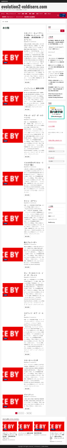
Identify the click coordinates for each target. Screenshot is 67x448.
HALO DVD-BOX (38, 433)
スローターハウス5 (13, 374)
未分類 (5, 62)
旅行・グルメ (48, 13)
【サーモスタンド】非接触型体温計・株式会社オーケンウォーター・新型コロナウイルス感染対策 (56, 60)
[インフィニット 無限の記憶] (25, 426)
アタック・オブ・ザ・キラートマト (13, 136)
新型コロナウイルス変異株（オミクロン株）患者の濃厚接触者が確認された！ (56, 66)
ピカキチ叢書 (51, 126)
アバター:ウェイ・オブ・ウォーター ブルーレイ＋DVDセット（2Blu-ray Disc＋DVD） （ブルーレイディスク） (57, 436)
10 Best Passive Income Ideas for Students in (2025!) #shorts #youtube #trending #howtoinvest (55, 95)
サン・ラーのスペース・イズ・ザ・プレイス (13, 290)
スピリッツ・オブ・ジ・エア (13, 333)
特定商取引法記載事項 (29, 17)
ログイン (50, 213)
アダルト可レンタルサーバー (55, 140)
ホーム (2, 13)
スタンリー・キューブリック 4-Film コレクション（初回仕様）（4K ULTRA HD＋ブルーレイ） (13, 57)
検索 (49, 27)
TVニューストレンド (11, 13)
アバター (53, 429)
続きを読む (28, 82)
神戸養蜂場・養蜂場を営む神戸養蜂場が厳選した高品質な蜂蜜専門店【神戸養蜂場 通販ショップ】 (56, 42)
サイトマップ (19, 17)
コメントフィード (52, 219)
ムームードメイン (52, 121)
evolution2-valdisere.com (24, 6)
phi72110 (27, 41)
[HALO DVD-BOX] (41, 426)
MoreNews (45, 446)
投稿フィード (51, 216)
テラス (49, 55)
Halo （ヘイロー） (39, 429)
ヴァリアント (13, 401)
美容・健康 (31, 13)
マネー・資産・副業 (22, 13)
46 (27, 413)
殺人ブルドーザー (13, 254)
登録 (49, 209)
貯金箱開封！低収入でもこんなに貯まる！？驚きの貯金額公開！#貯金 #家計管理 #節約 (56, 88)
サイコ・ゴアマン (13, 218)
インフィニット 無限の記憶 (13, 98)
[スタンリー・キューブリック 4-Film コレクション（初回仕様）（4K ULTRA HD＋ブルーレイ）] (10, 426)
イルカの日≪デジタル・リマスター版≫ (13, 178)
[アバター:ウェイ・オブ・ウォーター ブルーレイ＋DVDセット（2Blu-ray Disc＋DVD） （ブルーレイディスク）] (57, 426)
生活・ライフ (39, 13)
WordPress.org (51, 222)
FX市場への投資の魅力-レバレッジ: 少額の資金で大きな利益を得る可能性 (56, 82)
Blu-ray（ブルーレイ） (7, 17)
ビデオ (64, 15)
